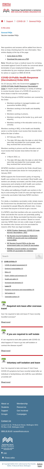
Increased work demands (14, 282)
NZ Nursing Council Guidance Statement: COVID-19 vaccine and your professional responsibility (22, 238)
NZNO (22, 12)
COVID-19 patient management (16, 265)
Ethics (8, 272)
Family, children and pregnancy (16, 275)
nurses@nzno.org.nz (21, 431)
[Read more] (5, 322)
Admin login (39, 465)
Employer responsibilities (14, 268)
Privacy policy (10, 457)
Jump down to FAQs (14, 56)
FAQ (5, 453)
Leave (8, 286)
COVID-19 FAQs (10, 261)
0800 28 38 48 (6, 431)
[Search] (39, 256)
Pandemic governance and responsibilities (19, 290)
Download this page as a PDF (18, 59)
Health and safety (11, 279)
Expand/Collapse (2, 261)
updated (33, 84)
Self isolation (10, 293)
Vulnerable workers (12, 297)
